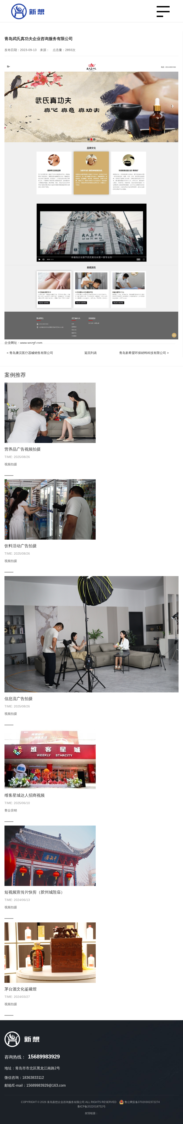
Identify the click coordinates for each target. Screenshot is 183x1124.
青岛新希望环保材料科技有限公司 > (144, 353)
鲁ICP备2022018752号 (91, 1106)
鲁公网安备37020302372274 (142, 1102)
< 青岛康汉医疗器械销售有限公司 (30, 353)
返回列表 (90, 353)
